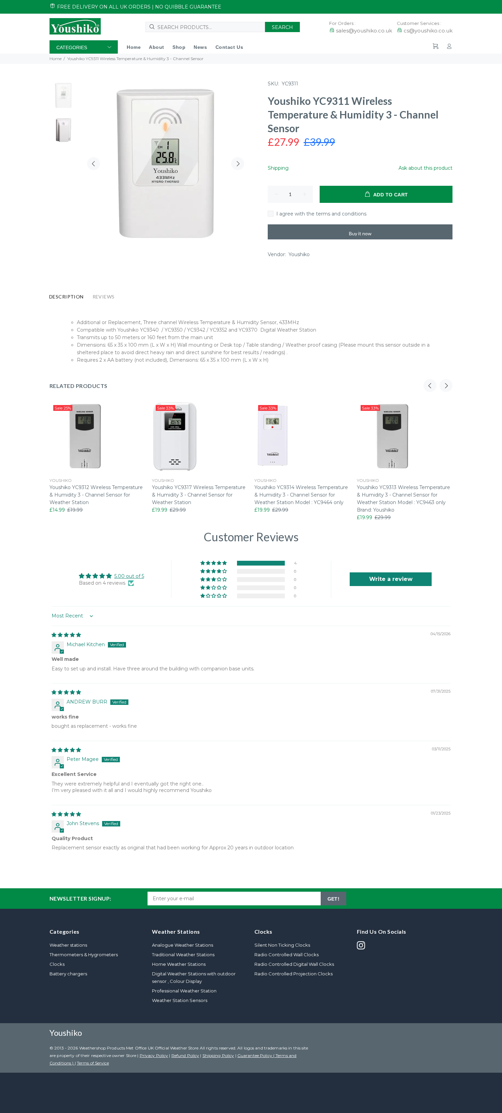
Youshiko (299, 254)
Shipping (278, 168)
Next (237, 163)
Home (55, 58)
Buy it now (360, 233)
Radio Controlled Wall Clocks (286, 954)
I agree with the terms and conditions (321, 214)
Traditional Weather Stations (183, 954)
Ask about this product (425, 168)
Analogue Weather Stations (182, 945)
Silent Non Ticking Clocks (282, 945)
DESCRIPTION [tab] (66, 297)
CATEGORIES (71, 47)
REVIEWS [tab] (104, 297)
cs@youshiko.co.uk (428, 30)
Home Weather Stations (179, 964)
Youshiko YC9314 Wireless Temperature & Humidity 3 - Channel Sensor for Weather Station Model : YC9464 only (301, 494)
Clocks (57, 964)
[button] (214, 563)
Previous (93, 163)
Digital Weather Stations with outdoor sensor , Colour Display (194, 977)
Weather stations (68, 945)
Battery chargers (68, 973)
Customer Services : (419, 23)
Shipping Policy (218, 1055)
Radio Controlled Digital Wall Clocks (294, 964)
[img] (66, 635)
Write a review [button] (391, 579)
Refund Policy (185, 1055)
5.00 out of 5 (129, 576)
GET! (333, 899)
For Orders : (342, 23)
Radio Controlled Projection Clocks (293, 973)
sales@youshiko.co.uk (364, 30)
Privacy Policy (154, 1055)
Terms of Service (93, 1063)
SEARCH (282, 27)
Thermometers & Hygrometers (84, 954)
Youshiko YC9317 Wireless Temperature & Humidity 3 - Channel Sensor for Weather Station (199, 494)
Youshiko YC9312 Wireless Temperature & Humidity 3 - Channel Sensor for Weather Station (96, 494)
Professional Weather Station (184, 990)
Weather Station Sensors (179, 1000)
